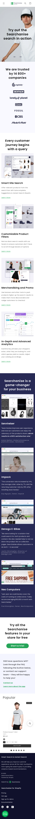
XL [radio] (12, 742)
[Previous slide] (15, 57)
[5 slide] (21, 750)
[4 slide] (19, 750)
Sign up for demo (7, 799)
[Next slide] (20, 57)
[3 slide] (16, 750)
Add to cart (17, 745)
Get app (4, 796)
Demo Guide (5, 814)
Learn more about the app (14, 686)
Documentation (7, 802)
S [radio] (4, 742)
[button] (4, 3)
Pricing (3, 793)
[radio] (4, 739)
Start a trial (17, 645)
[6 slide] (24, 750)
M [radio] (7, 742)
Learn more (5, 198)
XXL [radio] (16, 742)
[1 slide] (11, 750)
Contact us (8, 683)
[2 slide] (13, 750)
